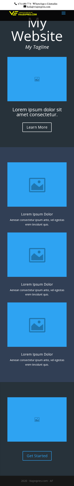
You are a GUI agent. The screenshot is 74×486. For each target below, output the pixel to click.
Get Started (37, 455)
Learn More (37, 127)
